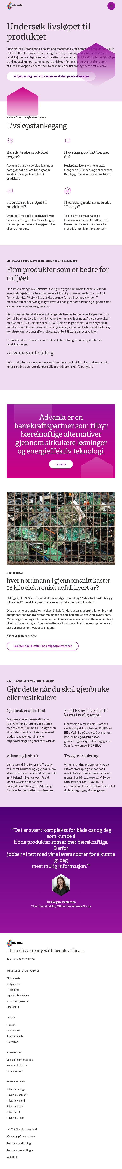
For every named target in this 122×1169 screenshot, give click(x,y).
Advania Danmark (17, 1095)
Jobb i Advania (15, 1036)
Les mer (61, 464)
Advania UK (13, 1112)
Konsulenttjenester (18, 1001)
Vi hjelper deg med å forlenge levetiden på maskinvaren (51, 76)
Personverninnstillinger (20, 1150)
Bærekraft (13, 1042)
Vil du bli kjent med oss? (20, 1060)
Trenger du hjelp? (17, 1065)
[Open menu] (111, 6)
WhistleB (12, 1157)
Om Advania (14, 1030)
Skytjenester (14, 978)
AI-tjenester (14, 984)
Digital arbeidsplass (18, 995)
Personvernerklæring (19, 1143)
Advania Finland (16, 1100)
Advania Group (15, 1117)
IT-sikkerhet (13, 990)
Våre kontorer (15, 1071)
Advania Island (15, 1106)
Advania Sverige (16, 1089)
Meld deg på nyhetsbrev (21, 1136)
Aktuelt (11, 1025)
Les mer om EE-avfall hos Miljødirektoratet (42, 646)
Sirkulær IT (13, 1007)
